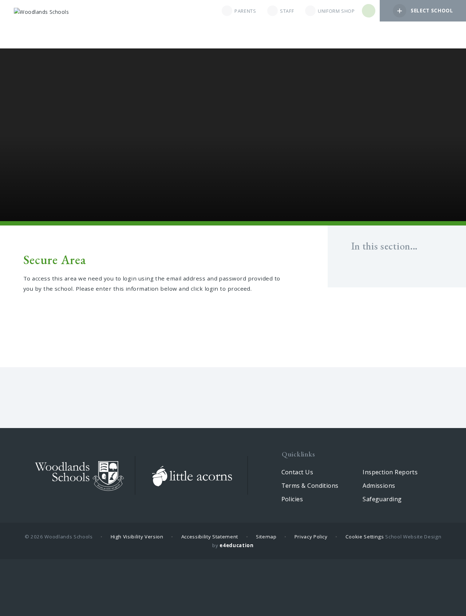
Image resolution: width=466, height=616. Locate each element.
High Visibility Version (137, 536)
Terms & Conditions (310, 486)
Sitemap (266, 536)
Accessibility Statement (209, 536)
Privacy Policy (311, 536)
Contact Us (297, 472)
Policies (292, 499)
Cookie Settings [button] (364, 536)
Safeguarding (382, 499)
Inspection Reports (390, 472)
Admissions (379, 486)
